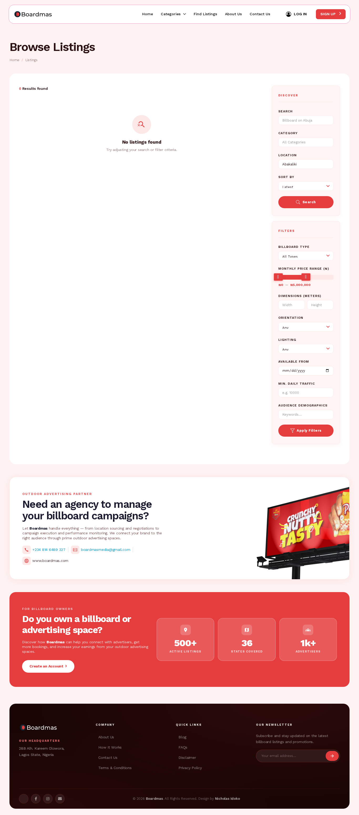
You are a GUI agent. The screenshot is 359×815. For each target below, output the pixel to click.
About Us (233, 14)
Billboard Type (294, 247)
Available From (293, 361)
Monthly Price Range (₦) (303, 268)
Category (288, 133)
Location (287, 155)
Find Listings (205, 14)
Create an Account (47, 666)
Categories (171, 14)
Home (147, 14)
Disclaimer (187, 757)
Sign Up (328, 14)
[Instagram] (48, 798)
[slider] (278, 277)
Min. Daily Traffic (296, 383)
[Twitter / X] (23, 798)
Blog (182, 737)
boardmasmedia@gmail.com (105, 549)
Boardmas (154, 799)
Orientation (290, 318)
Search (285, 111)
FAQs (182, 747)
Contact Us (260, 14)
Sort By (286, 177)
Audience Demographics (302, 405)
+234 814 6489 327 (48, 549)
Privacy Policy (190, 768)
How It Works (110, 747)
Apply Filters (309, 430)
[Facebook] (35, 798)
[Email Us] (60, 798)
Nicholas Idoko (227, 799)
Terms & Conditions (115, 768)
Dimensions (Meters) (299, 296)
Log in (300, 14)
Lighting (287, 340)
